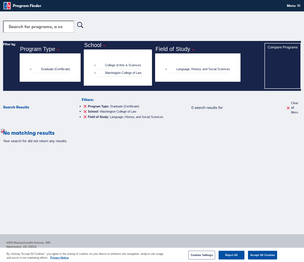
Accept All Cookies (262, 255)
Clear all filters (294, 107)
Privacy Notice (59, 257)
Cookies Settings (202, 255)
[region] (152, 255)
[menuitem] (52, 69)
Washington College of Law (123, 73)
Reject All (231, 255)
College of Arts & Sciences (123, 65)
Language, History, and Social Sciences (203, 69)
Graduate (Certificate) (55, 69)
